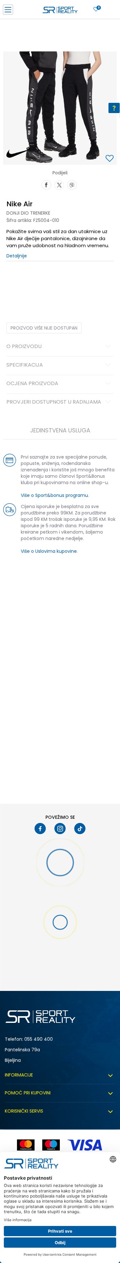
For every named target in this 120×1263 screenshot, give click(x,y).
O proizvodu (24, 347)
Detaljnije (16, 256)
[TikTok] (79, 828)
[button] (110, 159)
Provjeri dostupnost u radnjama (53, 402)
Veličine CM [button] (61, 281)
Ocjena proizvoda (32, 384)
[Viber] (72, 184)
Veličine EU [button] (16, 281)
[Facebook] (46, 184)
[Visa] (85, 1145)
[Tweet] (59, 184)
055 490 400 (38, 1039)
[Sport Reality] (60, 11)
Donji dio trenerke (28, 213)
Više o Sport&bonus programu (54, 495)
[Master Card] (26, 1145)
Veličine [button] (38, 281)
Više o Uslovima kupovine (49, 551)
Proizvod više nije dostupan (44, 328)
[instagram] (60, 828)
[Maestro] (51, 1145)
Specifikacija (24, 365)
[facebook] (40, 828)
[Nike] (18, 154)
